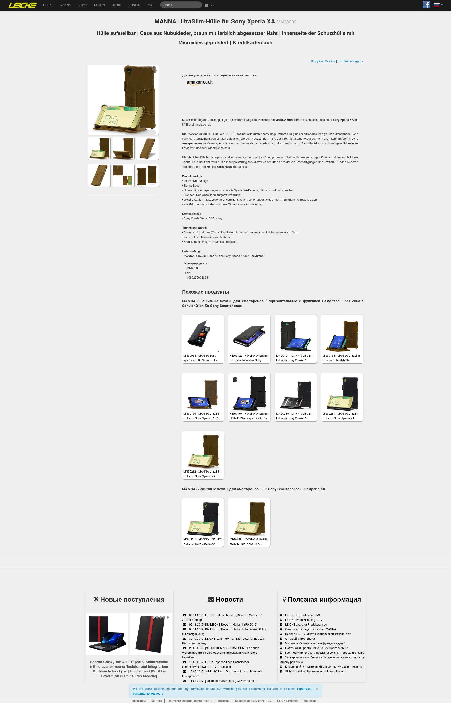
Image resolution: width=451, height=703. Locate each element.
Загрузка (317, 61)
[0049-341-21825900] (213, 4)
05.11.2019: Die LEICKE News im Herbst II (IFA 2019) (222, 624)
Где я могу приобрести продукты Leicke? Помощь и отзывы (324, 652)
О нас (150, 5)
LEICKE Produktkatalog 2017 (303, 620)
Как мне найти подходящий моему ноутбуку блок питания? (324, 667)
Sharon (82, 5)
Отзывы (330, 61)
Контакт (156, 701)
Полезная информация (324, 599)
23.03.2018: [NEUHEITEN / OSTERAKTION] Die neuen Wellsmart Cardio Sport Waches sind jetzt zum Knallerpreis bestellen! (220, 652)
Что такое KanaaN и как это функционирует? (314, 643)
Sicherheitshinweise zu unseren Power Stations (315, 671)
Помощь (134, 5)
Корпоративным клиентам (253, 701)
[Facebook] (426, 4)
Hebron (116, 5)
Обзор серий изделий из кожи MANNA (310, 629)
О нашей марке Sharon (300, 638)
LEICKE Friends (287, 701)
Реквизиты (138, 701)
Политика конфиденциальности (190, 701)
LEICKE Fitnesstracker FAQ (302, 615)
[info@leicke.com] (206, 4)
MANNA (65, 5)
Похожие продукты (350, 61)
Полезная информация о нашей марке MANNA (316, 648)
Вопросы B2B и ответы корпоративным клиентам (317, 634)
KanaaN (99, 5)
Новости (229, 599)
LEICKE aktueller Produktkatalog (305, 624)
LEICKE (48, 5)
